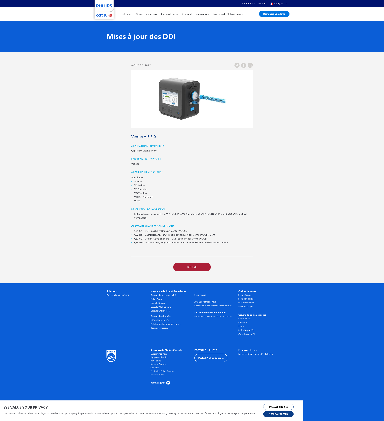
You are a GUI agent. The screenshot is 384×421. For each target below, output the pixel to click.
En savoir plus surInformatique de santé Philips (255, 352)
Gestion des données (160, 316)
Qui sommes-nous (158, 354)
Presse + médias (157, 374)
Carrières (154, 367)
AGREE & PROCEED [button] (278, 414)
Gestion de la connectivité (163, 295)
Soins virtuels (200, 295)
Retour (192, 267)
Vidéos (241, 326)
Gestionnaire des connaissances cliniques (213, 305)
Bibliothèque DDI (246, 330)
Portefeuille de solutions (117, 295)
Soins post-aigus (245, 306)
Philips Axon (156, 299)
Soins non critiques (246, 299)
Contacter (261, 3)
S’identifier (247, 3)
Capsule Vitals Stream (160, 307)
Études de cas (244, 318)
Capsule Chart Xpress (160, 311)
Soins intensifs (244, 295)
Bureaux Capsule (158, 364)
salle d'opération (246, 302)
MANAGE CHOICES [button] (278, 407)
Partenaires (155, 361)
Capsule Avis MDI (246, 334)
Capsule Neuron (157, 303)
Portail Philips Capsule (211, 358)
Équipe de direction (159, 357)
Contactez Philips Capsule (162, 371)
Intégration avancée (159, 320)
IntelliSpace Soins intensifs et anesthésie (213, 316)
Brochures (243, 322)
